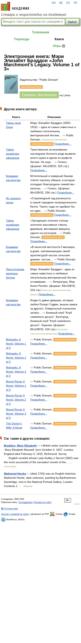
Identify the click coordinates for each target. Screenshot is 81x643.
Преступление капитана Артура (15, 273)
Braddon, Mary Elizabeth (20, 445)
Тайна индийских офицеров (12, 153)
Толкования (40, 32)
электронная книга (41, 144)
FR (75, 3)
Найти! (72, 21)
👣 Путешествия (9, 508)
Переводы (21, 39)
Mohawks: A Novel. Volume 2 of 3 (16, 357)
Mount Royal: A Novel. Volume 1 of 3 (16, 385)
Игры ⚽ (59, 46)
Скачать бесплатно (39, 95)
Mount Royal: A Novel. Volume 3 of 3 (16, 413)
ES (68, 3)
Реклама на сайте (43, 502)
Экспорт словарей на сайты (15, 514)
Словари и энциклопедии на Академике (33, 15)
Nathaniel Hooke (15, 473)
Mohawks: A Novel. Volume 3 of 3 (16, 371)
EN (53, 3)
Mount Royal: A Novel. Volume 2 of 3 (16, 399)
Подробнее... (62, 143)
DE (61, 3)
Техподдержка (25, 502)
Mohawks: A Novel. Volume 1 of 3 (16, 343)
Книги (59, 39)
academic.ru (15, 6)
